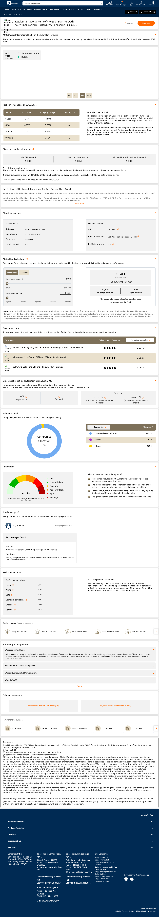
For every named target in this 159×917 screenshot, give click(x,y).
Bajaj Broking (100, 874)
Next (156, 631)
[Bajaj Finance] (12, 3)
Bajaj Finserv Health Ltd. (104, 876)
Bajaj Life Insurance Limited (106, 867)
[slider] (7, 283)
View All (79, 686)
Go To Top (148, 815)
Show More (79, 203)
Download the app (149, 12)
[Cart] (131, 2)
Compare (130, 23)
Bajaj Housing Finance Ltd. (105, 872)
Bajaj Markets (100, 869)
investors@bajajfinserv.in (80, 872)
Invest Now (146, 23)
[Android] (126, 879)
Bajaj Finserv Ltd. (102, 858)
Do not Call (133, 12)
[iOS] (132, 879)
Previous (2, 631)
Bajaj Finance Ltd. (102, 860)
